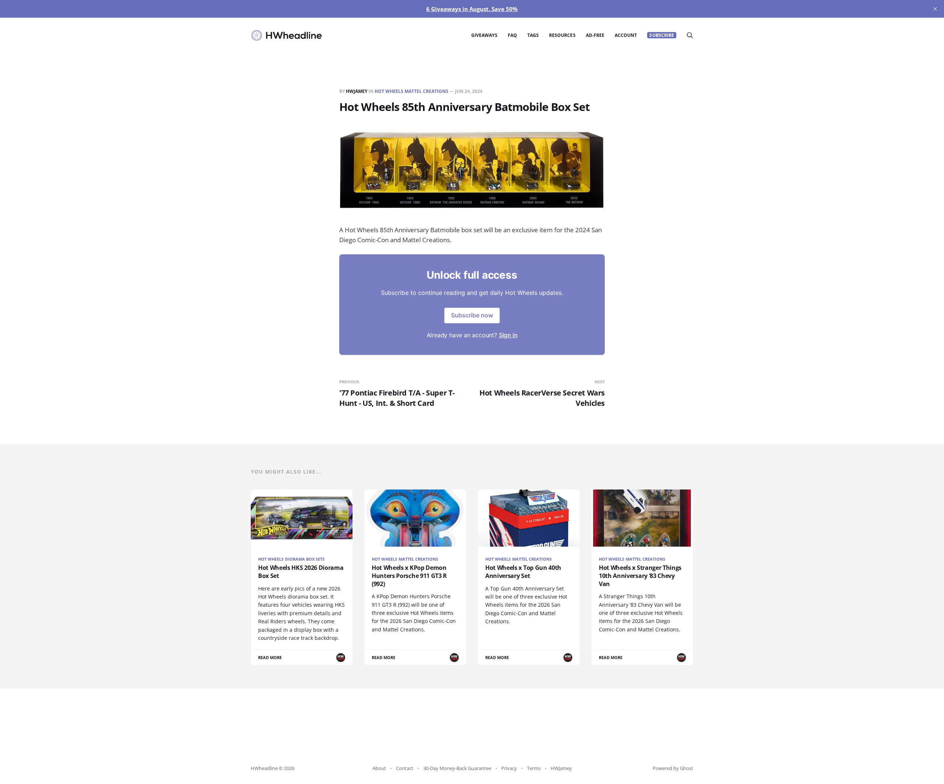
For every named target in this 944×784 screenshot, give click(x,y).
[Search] (689, 35)
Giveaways (484, 35)
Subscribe (661, 35)
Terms (534, 768)
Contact (404, 768)
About (379, 768)
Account (626, 35)
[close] (935, 9)
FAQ (512, 35)
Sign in (508, 335)
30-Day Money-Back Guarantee (457, 768)
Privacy (509, 768)
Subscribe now (472, 315)
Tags (533, 35)
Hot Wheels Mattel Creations (411, 91)
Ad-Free (595, 35)
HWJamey (356, 91)
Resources (562, 35)
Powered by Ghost (673, 768)
